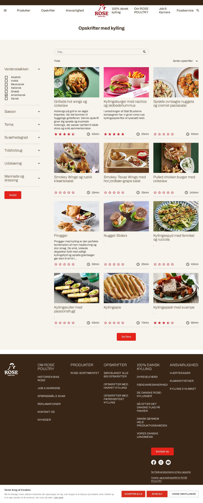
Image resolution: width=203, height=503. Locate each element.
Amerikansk (18, 95)
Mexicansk (17, 84)
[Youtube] (168, 462)
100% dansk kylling (120, 10)
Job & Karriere (164, 10)
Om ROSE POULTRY (141, 10)
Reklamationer (49, 403)
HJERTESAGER (180, 373)
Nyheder (44, 419)
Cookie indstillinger (184, 494)
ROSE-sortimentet (85, 373)
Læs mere (58, 497)
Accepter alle (133, 494)
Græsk (15, 91)
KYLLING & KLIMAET (183, 388)
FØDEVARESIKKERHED (152, 384)
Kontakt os (46, 411)
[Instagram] (160, 462)
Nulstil (12, 195)
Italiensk (16, 87)
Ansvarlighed (75, 10)
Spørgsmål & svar (51, 396)
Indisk (14, 80)
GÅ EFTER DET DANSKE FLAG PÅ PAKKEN (148, 407)
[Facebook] (153, 462)
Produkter (23, 10)
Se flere (126, 336)
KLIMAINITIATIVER (182, 380)
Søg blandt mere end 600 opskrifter (34, 51)
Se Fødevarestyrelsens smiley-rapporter (171, 472)
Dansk (15, 98)
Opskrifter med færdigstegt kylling (116, 399)
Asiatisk (16, 77)
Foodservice (185, 10)
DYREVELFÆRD (147, 376)
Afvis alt (157, 494)
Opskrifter (48, 10)
